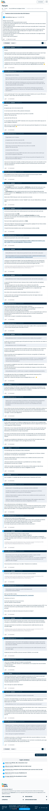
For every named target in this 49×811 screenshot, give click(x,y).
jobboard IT (13, 792)
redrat (6, 384)
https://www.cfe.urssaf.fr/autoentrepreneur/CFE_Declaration (19, 595)
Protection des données (14, 807)
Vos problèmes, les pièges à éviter (17, 8)
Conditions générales (21, 805)
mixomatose (7, 249)
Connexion (40, 2)
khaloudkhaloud (9, 17)
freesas (6, 673)
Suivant (13, 43)
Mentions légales (12, 805)
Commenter (11, 67)
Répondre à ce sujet (12, 39)
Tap (6, 419)
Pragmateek (7, 47)
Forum (5, 8)
